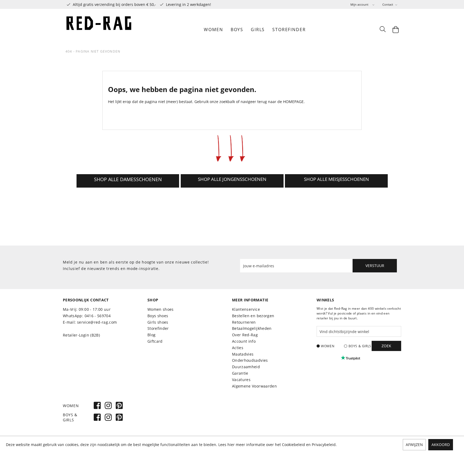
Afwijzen (414, 444)
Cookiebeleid (293, 444)
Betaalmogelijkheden (252, 328)
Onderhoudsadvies (250, 360)
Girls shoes (157, 322)
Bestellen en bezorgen (253, 315)
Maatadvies (243, 354)
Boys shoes (157, 315)
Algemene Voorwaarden (254, 386)
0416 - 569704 (98, 315)
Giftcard (155, 341)
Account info (244, 341)
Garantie (240, 373)
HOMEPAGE (293, 101)
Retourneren (244, 322)
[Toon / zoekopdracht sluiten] (382, 29)
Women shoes (160, 309)
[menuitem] (362, 4)
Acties (237, 347)
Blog (151, 334)
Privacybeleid (324, 444)
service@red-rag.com (97, 322)
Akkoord (441, 444)
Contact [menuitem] (388, 4)
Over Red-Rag (245, 334)
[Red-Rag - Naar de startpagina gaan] (99, 29)
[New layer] (128, 181)
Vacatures (241, 379)
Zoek (386, 345)
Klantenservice (246, 309)
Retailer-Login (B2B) (81, 335)
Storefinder (158, 328)
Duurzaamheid (246, 366)
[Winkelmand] (395, 29)
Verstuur (374, 265)
